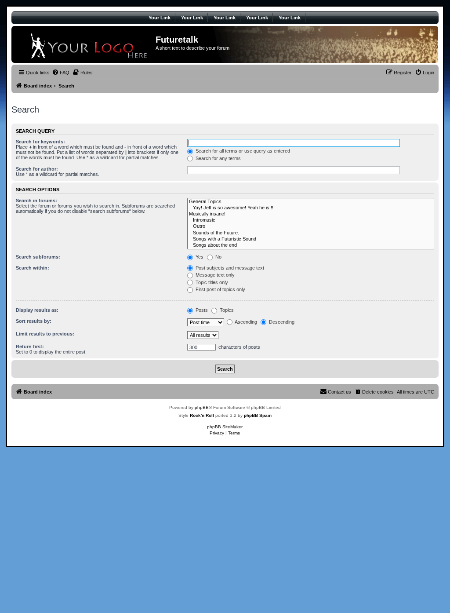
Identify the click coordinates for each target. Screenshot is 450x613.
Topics (226, 310)
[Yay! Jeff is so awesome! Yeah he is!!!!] (310, 208)
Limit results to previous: (45, 333)
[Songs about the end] (310, 245)
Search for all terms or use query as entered (242, 150)
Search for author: (37, 168)
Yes (198, 256)
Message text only (214, 274)
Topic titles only (211, 282)
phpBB (202, 407)
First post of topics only (219, 289)
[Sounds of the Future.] (310, 233)
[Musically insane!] (310, 214)
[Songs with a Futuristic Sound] (310, 239)
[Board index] (85, 44)
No (217, 256)
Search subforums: (38, 256)
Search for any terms (217, 158)
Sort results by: (33, 321)
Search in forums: (36, 200)
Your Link (160, 17)
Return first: (30, 346)
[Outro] (310, 226)
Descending (281, 322)
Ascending (245, 322)
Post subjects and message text (229, 267)
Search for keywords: (40, 141)
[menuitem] (60, 72)
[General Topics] (310, 202)
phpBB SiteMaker (225, 426)
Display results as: (37, 310)
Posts (201, 310)
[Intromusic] (310, 220)
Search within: (32, 267)
